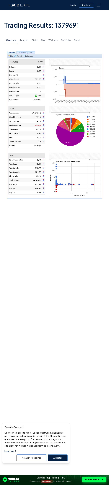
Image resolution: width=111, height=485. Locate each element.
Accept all (57, 458)
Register (86, 5)
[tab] (11, 40)
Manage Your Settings (31, 458)
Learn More (9, 451)
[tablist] (54, 40)
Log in (73, 5)
